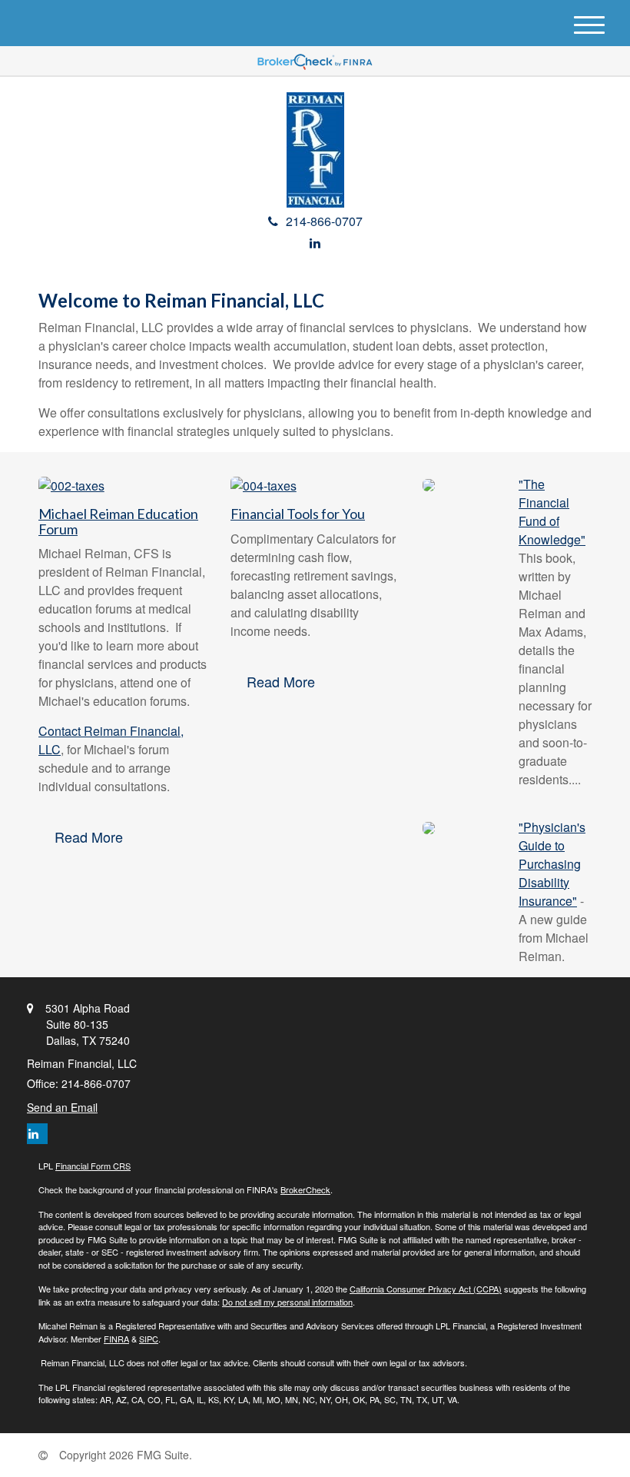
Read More (89, 837)
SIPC (148, 1338)
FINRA (116, 1338)
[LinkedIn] (315, 242)
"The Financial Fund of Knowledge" (552, 511)
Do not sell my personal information (287, 1302)
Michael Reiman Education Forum (118, 521)
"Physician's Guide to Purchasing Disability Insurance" (552, 864)
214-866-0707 (324, 221)
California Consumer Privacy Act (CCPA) (426, 1288)
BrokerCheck (305, 1189)
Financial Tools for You (297, 513)
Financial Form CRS (93, 1165)
